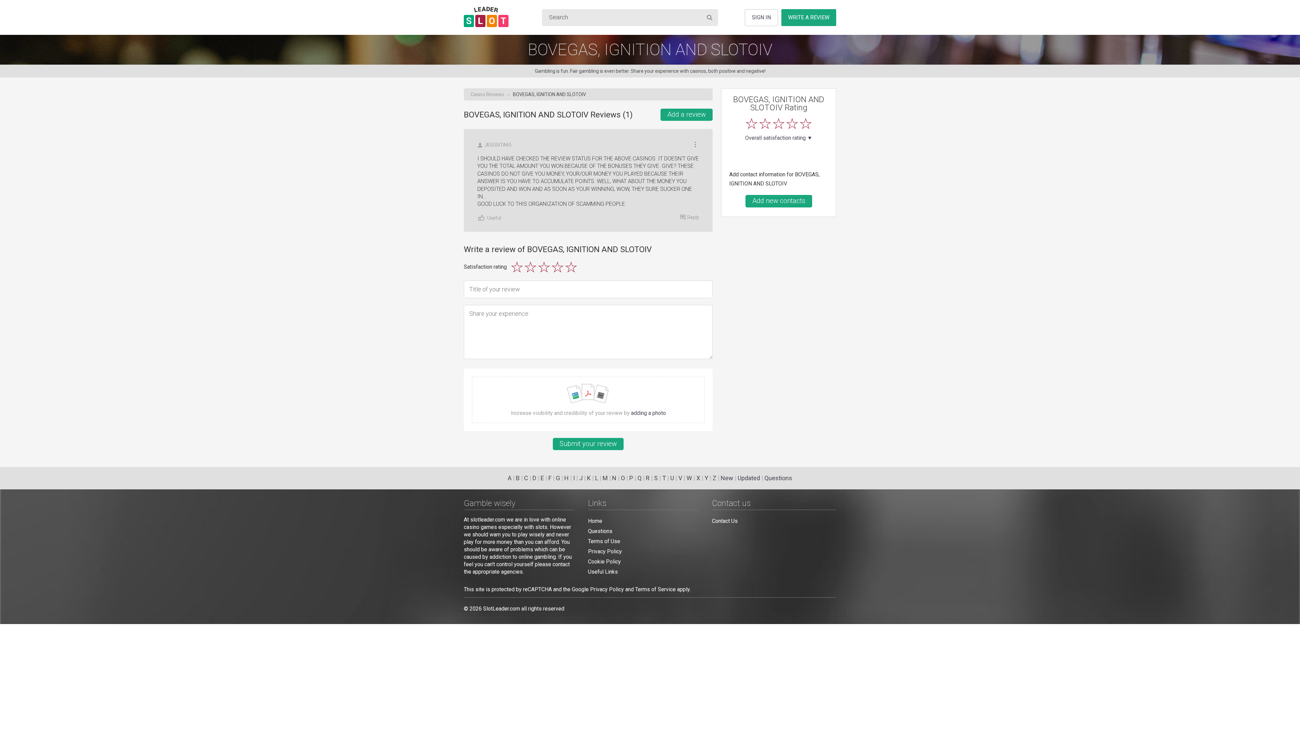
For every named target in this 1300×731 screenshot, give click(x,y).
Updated (749, 478)
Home (595, 521)
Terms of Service (655, 589)
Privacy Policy (605, 551)
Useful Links (603, 572)
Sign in (761, 17)
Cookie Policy (604, 561)
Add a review (686, 114)
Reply (693, 217)
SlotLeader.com (501, 608)
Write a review (808, 17)
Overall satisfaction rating (778, 138)
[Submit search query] (709, 17)
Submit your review (588, 444)
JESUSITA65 (498, 145)
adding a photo (648, 413)
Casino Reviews (487, 94)
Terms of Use (604, 541)
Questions (778, 478)
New (727, 478)
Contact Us (725, 521)
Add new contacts (778, 201)
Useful (494, 218)
